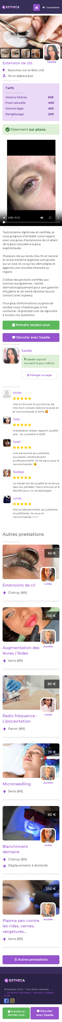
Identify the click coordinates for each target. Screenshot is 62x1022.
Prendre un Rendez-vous (16, 1013)
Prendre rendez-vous (32, 325)
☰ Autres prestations (31, 959)
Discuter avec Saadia (32, 337)
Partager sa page (40, 375)
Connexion (52, 7)
